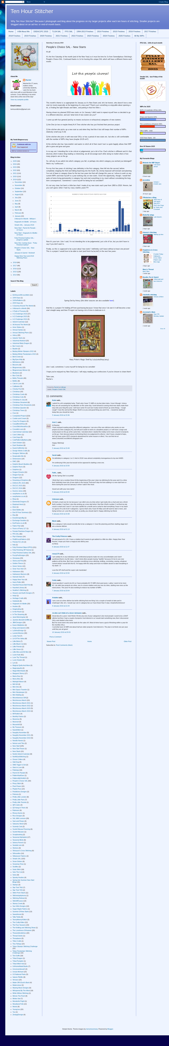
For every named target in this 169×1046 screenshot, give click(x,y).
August (17, 194)
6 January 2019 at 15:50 (61, 573)
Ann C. (54, 422)
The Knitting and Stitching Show (24, 928)
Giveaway (16, 558)
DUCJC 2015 (17, 486)
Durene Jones (18, 491)
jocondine (146, 180)
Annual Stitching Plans (21, 333)
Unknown (55, 499)
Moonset (16, 722)
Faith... (54, 473)
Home (10, 31)
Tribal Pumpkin (18, 961)
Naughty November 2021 (22, 735)
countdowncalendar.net (22, 151)
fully (14, 545)
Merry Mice (16, 679)
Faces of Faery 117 (19, 528)
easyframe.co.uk (18, 494)
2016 (15, 269)
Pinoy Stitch (17, 783)
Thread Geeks (18, 936)
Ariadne (55, 598)
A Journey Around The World (23, 306)
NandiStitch (17, 730)
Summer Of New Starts (21, 912)
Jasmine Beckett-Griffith (21, 620)
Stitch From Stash (19, 893)
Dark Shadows (18, 445)
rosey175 (55, 554)
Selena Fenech (18, 843)
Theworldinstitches (19, 933)
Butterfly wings (148, 215)
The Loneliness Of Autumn (22, 930)
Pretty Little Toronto (19, 802)
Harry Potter (17, 582)
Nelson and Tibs (18, 743)
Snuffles (15, 867)
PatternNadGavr (18, 775)
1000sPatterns (18, 300)
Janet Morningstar (19, 617)
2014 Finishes (103, 31)
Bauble (15, 349)
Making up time (158, 234)
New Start (16, 746)
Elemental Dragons (19, 502)
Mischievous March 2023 (21, 708)
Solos (15, 875)
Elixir (14, 507)
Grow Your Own (18, 569)
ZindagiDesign (18, 1015)
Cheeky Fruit (17, 389)
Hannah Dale (17, 577)
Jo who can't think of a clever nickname (67, 613)
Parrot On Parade (19, 773)
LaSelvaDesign (18, 630)
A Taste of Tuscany (19, 311)
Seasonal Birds (18, 840)
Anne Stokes (17, 327)
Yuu (14, 1012)
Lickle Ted (16, 636)
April (16, 207)
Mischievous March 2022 (21, 706)
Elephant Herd (18, 504)
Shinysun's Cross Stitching (22, 851)
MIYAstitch (16, 714)
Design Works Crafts (20, 451)
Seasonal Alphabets (20, 837)
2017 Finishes (150, 31)
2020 (15, 176)
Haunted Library (18, 588)
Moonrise (16, 719)
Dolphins (16, 469)
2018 (15, 262)
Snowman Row (18, 864)
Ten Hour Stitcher (32, 11)
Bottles (15, 381)
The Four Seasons (19, 925)
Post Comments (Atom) (64, 645)
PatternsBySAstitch (19, 778)
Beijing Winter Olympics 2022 (23, 351)
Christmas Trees (18, 410)
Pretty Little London (19, 797)
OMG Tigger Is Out (19, 765)
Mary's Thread (148, 269)
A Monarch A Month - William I (25, 219)
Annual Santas (18, 330)
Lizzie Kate (16, 655)
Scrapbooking (18, 835)
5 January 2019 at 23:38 (61, 514)
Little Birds (16, 641)
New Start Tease (18, 749)
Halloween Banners (20, 574)
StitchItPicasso (18, 901)
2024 (15, 164)
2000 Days (16, 303)
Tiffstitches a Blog (149, 198)
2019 (15, 179)
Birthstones (17, 362)
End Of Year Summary (20, 512)
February (18, 213)
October (18, 188)
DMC (14, 461)
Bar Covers (17, 346)
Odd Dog (16, 762)
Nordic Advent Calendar (21, 754)
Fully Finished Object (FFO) (22, 547)
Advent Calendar (19, 322)
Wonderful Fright (18, 1001)
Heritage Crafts (18, 598)
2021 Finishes (61, 36)
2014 (15, 275)
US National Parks (19, 974)
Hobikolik (16, 601)
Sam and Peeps (18, 821)
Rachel (28, 80)
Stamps (15, 885)
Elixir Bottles (17, 510)
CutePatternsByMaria (20, 440)
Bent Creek (17, 357)
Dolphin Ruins (18, 467)
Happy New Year (19, 580)
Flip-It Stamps (17, 536)
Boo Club (16, 375)
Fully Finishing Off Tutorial (22, 550)
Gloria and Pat (18, 561)
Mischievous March (19, 700)
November (19, 185)
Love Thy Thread (19, 657)
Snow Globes (17, 861)
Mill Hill (15, 684)
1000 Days (16, 298)
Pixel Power (17, 786)
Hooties (15, 606)
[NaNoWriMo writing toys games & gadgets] (152, 112)
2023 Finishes (93, 36)
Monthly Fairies (18, 716)
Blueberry (16, 373)
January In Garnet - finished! (25, 253)
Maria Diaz (16, 676)
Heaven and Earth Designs (22, 593)
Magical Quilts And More (21, 665)
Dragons (16, 478)
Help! (14, 596)
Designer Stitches (19, 453)
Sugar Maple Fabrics (20, 909)
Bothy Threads (18, 378)
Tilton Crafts (17, 941)
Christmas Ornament (20, 402)
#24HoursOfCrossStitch (21, 295)
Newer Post (51, 641)
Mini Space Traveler (20, 690)
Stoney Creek (17, 903)
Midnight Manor (18, 682)
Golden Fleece (18, 563)
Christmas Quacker (19, 408)
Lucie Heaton (17, 660)
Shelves (15, 848)
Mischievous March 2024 (21, 711)
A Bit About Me (23, 31)
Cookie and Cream (19, 418)
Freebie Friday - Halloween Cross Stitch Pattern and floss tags (159, 258)
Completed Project (19, 416)
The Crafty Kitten (18, 922)
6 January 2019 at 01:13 (61, 529)
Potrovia (15, 794)
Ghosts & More (158, 297)
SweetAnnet (17, 914)
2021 (15, 173)
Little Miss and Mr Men (21, 652)
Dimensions (17, 459)
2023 (15, 167)
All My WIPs (139, 36)
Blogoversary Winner (20, 370)
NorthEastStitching (19, 757)
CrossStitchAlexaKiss (20, 426)
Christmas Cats (18, 397)
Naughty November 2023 (22, 738)
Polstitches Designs (20, 792)
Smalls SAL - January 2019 (24, 225)
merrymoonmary (92, 1029)
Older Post (127, 641)
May (16, 204)
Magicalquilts (17, 668)
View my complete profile (20, 100)
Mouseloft (16, 724)
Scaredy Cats (17, 826)
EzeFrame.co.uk (18, 523)
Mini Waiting (17, 695)
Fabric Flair (17, 526)
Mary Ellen (146, 271)
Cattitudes (16, 386)
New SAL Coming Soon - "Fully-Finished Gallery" (26, 244)
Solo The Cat (17, 872)
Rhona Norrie (17, 813)
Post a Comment (55, 637)
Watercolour (17, 985)
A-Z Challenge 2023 (20, 316)
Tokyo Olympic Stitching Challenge (25, 946)
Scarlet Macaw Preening (21, 829)
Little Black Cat (18, 644)
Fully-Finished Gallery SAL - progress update (25, 239)
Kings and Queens (19, 628)
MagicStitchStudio (19, 671)
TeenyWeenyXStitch (20, 920)
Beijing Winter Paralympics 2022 (24, 354)
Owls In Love (17, 767)
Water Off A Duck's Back (21, 982)
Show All (162, 328)
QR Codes (16, 805)
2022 (15, 170)
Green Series (17, 566)
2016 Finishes (134, 31)
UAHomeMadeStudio (20, 966)
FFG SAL (69, 31)
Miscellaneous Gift (19, 698)
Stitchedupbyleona (19, 895)
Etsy (14, 515)
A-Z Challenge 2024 (20, 319)
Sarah (54, 455)
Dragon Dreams (18, 472)
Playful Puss (17, 789)
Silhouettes (17, 853)
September (19, 191)
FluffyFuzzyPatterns (20, 539)
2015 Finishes (119, 31)
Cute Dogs (16, 437)
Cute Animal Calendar (20, 432)
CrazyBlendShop (19, 424)
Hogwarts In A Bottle (20, 604)
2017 (15, 266)
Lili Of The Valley (19, 639)
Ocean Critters (18, 759)
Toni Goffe (16, 956)
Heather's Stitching (19, 590)
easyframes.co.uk (19, 496)
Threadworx (17, 938)
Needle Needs (18, 741)
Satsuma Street (18, 824)
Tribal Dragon (17, 958)
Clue (14, 413)
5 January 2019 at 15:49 (61, 448)
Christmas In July (19, 400)
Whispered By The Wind (21, 991)
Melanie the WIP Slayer (151, 163)
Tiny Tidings (17, 944)
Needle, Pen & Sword (150, 277)
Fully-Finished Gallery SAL (22, 553)
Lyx (14, 663)
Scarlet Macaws (18, 832)
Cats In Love (17, 384)
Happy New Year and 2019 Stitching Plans (24, 257)
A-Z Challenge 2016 (20, 314)
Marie (54, 521)
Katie (54, 400)
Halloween (16, 571)
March (17, 210)
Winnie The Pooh (19, 996)
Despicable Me (18, 456)
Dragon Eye (17, 475)
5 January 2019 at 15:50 (61, 466)
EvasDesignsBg (18, 518)
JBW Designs (17, 622)
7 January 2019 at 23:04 (61, 591)
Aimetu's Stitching (149, 232)
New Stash (16, 751)
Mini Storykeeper (19, 692)
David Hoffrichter (19, 448)
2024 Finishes (109, 36)
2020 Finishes (46, 36)
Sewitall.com (17, 845)
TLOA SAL (56, 31)
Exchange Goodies (19, 520)
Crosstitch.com (18, 429)
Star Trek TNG (18, 887)
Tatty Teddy (17, 917)
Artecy (15, 335)
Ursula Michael (18, 972)
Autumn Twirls (18, 338)
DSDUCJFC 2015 (41, 31)
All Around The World (20, 325)
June (17, 201)
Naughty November (20, 732)
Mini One (16, 687)
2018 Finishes (14, 36)
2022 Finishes (77, 36)
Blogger (110, 1029)
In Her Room (17, 612)
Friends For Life (18, 542)
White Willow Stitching (20, 993)
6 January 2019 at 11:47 (60, 547)
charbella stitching (150, 295)
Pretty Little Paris (19, 800)
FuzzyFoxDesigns (19, 555)
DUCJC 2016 (17, 488)
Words (15, 1007)
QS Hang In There (19, 808)
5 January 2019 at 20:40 (61, 492)
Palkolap (16, 770)
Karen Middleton (18, 625)
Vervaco (15, 980)
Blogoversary (17, 367)
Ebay (14, 499)
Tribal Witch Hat (18, 964)
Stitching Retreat (18, 898)
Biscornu (16, 365)
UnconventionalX (19, 969)
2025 (15, 161)
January (18, 216)
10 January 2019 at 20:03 (61, 632)
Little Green (17, 649)
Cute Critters (17, 435)
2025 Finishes (124, 36)
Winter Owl (16, 999)
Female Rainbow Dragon (22, 531)
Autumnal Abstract (19, 341)
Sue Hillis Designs (19, 906)
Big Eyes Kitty (17, 359)
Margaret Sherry (18, 673)
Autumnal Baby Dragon (21, 343)
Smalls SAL (17, 859)
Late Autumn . (158, 217)
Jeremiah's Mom (149, 312)
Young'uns (16, 1009)
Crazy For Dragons (19, 421)
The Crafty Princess (59, 536)
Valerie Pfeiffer (18, 977)
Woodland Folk (18, 1004)
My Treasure (17, 727)
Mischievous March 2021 (21, 703)
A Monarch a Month (19, 308)
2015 (15, 272)
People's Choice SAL (59, 389)
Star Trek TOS (18, 890)
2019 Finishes (30, 36)
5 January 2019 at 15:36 (61, 415)
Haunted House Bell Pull (21, 585)
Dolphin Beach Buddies (21, 464)
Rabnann (16, 810)
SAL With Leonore (19, 818)
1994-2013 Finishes (85, 31)
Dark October (17, 443)
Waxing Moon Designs (21, 988)
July (16, 198)
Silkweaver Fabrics (19, 856)
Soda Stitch (17, 869)
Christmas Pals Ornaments (22, 405)
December (19, 182)
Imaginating (17, 609)
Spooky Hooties (18, 877)
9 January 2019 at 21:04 (61, 606)
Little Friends (17, 647)
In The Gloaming (18, 614)
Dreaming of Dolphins (20, 480)
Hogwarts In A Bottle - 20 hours (25, 222)
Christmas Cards (19, 394)
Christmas (16, 392)
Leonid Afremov (18, 633)
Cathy (54, 580)
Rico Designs (17, 816)
